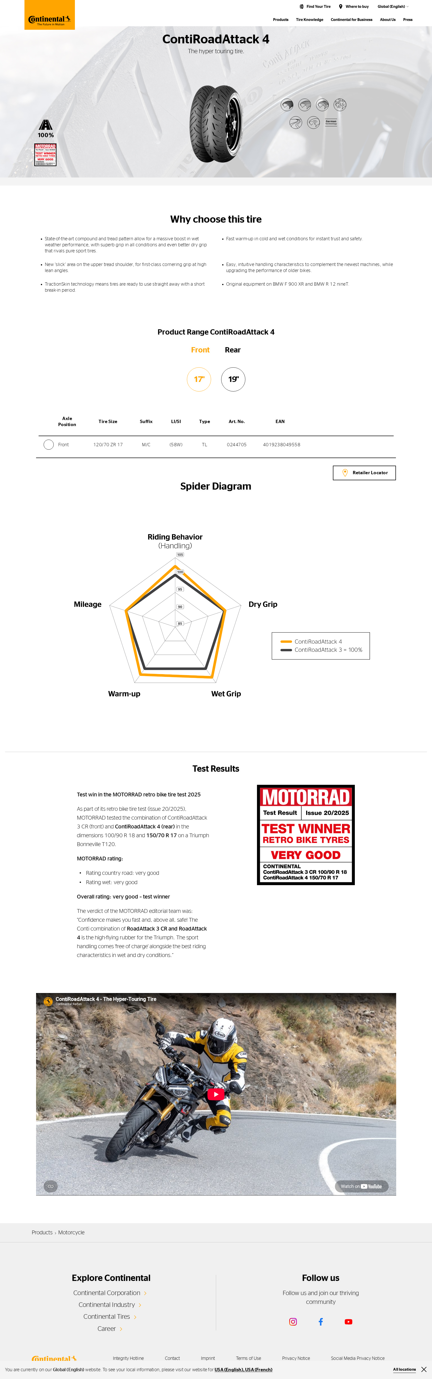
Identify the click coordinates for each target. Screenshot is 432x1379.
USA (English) (229, 1370)
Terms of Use (248, 1358)
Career (107, 1329)
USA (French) (258, 1370)
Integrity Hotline (128, 1358)
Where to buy (357, 7)
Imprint (208, 1358)
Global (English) (391, 7)
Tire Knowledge (309, 20)
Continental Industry (107, 1305)
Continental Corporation (106, 1293)
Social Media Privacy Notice (357, 1358)
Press (408, 20)
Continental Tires (106, 1316)
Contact (172, 1358)
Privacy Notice (296, 1358)
